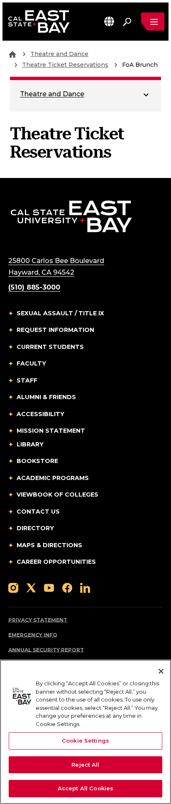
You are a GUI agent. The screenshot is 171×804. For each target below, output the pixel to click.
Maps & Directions (49, 545)
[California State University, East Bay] (71, 216)
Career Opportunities (56, 561)
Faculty (31, 363)
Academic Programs (53, 478)
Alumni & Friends (46, 397)
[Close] (161, 671)
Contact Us (38, 511)
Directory (35, 528)
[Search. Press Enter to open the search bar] (127, 21)
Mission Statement (51, 430)
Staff (27, 380)
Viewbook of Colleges (57, 494)
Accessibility (40, 414)
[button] (109, 21)
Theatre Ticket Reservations (65, 64)
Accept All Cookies (85, 788)
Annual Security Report (46, 650)
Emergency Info (32, 635)
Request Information (55, 330)
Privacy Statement (37, 620)
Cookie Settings (85, 740)
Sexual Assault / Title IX (60, 313)
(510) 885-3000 (34, 287)
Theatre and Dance (59, 54)
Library (30, 444)
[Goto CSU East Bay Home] (12, 54)
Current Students (50, 347)
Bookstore (37, 461)
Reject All (85, 764)
